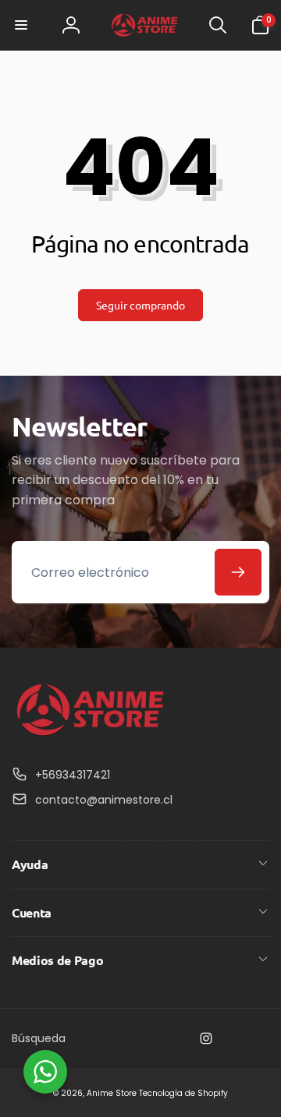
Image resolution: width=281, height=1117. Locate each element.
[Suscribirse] (238, 572)
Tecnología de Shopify (183, 1093)
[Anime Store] (90, 736)
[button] (21, 25)
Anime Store (112, 1093)
